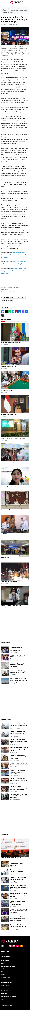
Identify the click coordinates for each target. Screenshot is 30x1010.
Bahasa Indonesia (6, 982)
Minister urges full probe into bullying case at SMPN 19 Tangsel (15, 533)
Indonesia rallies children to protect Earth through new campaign (14, 11)
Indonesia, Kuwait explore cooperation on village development (18, 879)
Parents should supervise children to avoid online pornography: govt (13, 604)
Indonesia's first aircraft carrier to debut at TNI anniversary (17, 733)
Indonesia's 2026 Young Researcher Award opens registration (18, 672)
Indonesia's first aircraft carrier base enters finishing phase (18, 725)
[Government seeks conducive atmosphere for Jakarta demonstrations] (5, 927)
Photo (3, 974)
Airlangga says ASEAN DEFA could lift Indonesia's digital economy (18, 895)
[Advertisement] (15, 625)
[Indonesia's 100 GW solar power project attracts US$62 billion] (5, 773)
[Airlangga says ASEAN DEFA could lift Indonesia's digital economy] (5, 895)
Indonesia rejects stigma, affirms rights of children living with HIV (15, 365)
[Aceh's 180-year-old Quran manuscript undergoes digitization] (5, 665)
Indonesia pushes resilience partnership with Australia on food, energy (19, 887)
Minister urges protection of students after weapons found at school (13, 341)
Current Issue (13, 9)
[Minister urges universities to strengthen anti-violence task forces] (15, 404)
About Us (4, 993)
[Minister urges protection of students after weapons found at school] (15, 332)
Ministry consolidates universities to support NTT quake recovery (18, 649)
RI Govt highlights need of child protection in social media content (15, 509)
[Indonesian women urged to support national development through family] (15, 428)
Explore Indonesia (6, 969)
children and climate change (11, 304)
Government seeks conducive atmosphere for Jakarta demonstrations (18, 926)
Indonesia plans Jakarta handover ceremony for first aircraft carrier (18, 757)
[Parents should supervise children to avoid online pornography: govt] (15, 595)
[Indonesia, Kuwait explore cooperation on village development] (5, 880)
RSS (2, 999)
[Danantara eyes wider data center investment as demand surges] (15, 847)
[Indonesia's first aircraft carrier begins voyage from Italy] (5, 781)
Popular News (6, 719)
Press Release (5, 977)
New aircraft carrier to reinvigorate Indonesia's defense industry (17, 918)
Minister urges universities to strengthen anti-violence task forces (14, 413)
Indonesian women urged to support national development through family (13, 437)
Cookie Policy (5, 991)
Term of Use (5, 985)
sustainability (7, 307)
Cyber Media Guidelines (8, 996)
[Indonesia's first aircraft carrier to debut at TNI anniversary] (5, 734)
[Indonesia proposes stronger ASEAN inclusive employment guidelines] (5, 911)
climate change (20, 297)
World (3, 963)
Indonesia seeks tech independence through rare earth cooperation (13, 271)
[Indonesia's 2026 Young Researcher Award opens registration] (5, 673)
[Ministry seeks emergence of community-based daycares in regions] (15, 476)
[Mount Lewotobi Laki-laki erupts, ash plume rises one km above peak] (5, 681)
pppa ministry (8, 297)
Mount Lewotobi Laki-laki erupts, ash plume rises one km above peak (18, 680)
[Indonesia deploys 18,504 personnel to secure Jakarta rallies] (5, 742)
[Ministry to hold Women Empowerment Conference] (15, 547)
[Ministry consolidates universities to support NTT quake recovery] (5, 649)
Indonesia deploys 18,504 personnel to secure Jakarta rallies (18, 741)
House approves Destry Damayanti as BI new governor (17, 863)
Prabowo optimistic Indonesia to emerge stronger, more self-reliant (18, 871)
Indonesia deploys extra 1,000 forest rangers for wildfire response (17, 903)
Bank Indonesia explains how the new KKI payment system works (19, 749)
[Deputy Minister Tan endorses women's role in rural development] (15, 452)
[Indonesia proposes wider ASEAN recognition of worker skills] (5, 657)
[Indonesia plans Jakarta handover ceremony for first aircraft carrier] (5, 757)
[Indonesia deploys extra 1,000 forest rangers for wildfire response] (5, 903)
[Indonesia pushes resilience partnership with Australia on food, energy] (5, 888)
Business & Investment (8, 966)
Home (6, 9)
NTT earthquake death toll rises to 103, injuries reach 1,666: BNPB (18, 796)
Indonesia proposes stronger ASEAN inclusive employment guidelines (19, 910)
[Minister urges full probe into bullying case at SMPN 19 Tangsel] (15, 523)
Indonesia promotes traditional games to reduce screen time (14, 389)
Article (3, 971)
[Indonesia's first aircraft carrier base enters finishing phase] (5, 726)
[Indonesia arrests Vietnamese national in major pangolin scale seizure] (5, 788)
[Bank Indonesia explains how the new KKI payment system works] (5, 749)
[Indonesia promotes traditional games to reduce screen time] (15, 380)
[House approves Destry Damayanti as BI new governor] (5, 864)
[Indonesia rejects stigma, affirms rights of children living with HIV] (15, 356)
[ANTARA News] (16, 2)
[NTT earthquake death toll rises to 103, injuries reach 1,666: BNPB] (5, 796)
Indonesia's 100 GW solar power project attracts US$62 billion (17, 772)
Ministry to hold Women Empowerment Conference (14, 556)
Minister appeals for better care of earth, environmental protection (13, 255)
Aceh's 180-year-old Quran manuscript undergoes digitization (18, 664)
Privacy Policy (5, 988)
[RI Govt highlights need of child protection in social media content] (15, 500)
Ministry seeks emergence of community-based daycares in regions (14, 485)
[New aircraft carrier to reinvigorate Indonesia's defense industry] (5, 919)
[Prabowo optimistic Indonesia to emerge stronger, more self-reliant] (5, 872)
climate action (7, 300)
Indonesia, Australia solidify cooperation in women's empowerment (15, 580)
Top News (4, 834)
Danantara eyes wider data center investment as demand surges (12, 856)
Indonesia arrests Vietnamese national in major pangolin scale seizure (19, 788)
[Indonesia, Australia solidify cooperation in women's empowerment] (15, 571)
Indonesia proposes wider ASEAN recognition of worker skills (19, 656)
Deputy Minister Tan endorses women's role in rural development (14, 461)
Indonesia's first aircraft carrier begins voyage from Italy (18, 780)
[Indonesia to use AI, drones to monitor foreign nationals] (5, 765)
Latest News (5, 642)
